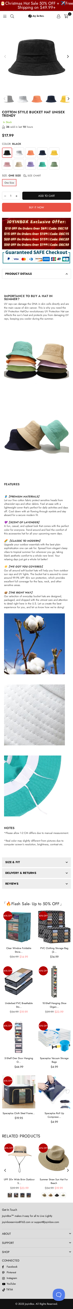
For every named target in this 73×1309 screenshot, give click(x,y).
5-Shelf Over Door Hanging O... (18, 1060)
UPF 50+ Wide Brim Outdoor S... (19, 1181)
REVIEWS (11, 884)
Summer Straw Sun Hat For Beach (54, 1181)
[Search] (12, 16)
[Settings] (58, 16)
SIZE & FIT (12, 862)
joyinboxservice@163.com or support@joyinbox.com (30, 1222)
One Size (9, 183)
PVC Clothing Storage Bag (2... (54, 950)
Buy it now (36, 207)
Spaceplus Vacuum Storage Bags (54, 1060)
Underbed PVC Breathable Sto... (19, 1005)
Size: (21, 175)
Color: (11, 144)
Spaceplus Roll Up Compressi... (54, 1115)
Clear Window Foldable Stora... (18, 950)
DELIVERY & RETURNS (20, 873)
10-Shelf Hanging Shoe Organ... (54, 1005)
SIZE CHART (34, 175)
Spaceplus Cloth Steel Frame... (19, 1113)
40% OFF (7, 915)
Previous (5, 57)
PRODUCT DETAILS (18, 274)
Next (68, 57)
